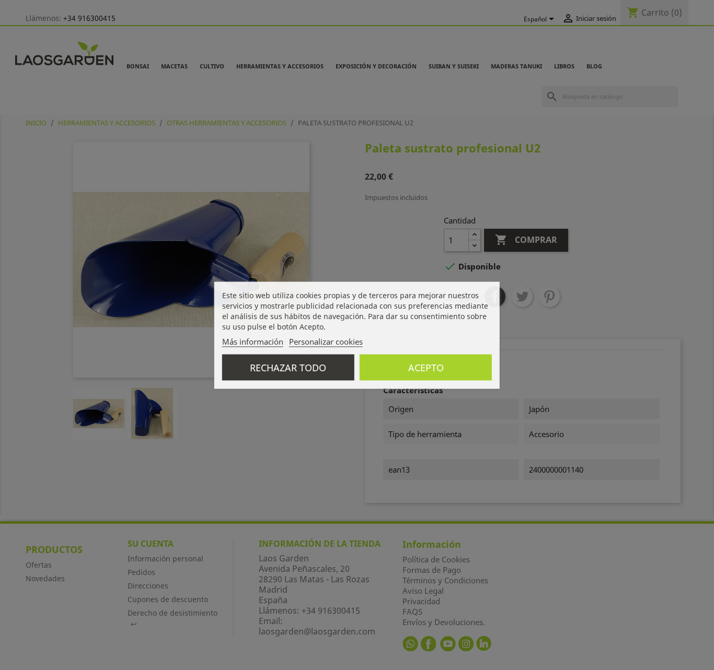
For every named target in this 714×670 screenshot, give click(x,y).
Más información (252, 341)
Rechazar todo (288, 367)
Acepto (426, 367)
